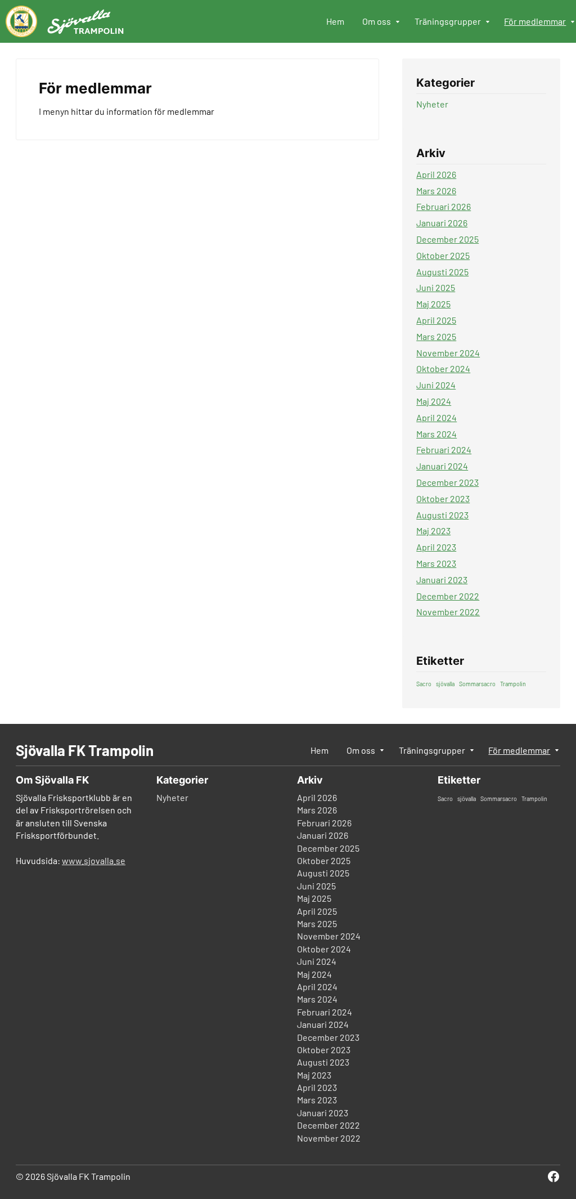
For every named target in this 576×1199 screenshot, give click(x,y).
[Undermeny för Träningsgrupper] (488, 22)
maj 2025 (433, 303)
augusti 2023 (442, 514)
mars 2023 (436, 563)
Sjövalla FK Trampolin (85, 750)
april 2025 (436, 320)
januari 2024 (442, 465)
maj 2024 (433, 401)
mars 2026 (436, 190)
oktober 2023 (443, 498)
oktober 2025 (443, 255)
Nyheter (432, 104)
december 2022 (447, 595)
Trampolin (513, 683)
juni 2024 (436, 384)
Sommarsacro (477, 683)
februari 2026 (443, 206)
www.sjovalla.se (93, 860)
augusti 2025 (442, 271)
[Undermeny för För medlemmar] (573, 22)
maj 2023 (433, 530)
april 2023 (436, 547)
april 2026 (436, 174)
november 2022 (448, 611)
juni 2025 (435, 287)
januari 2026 (441, 222)
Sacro (423, 683)
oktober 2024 (443, 368)
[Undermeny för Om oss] (398, 22)
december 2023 (447, 482)
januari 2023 (441, 579)
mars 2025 (436, 336)
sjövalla (445, 683)
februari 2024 (443, 449)
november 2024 (448, 352)
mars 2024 (436, 433)
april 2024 (436, 417)
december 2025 (447, 239)
